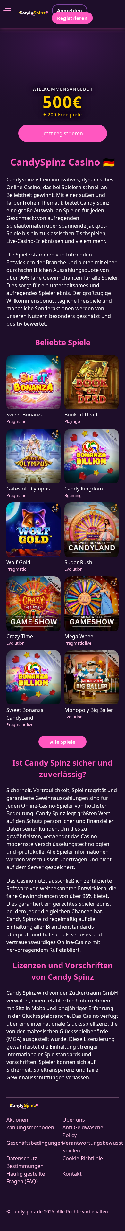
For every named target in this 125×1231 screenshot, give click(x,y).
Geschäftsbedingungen (34, 1142)
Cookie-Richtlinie (83, 1158)
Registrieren (72, 18)
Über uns (74, 1119)
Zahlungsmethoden (30, 1127)
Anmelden (69, 10)
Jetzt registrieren (62, 133)
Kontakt (72, 1173)
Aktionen (17, 1119)
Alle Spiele (62, 742)
